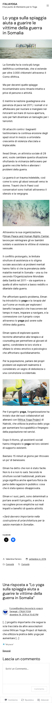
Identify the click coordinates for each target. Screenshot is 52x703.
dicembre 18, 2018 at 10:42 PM (24, 614)
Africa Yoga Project (29, 419)
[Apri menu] (47, 5)
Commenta (39, 689)
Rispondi (7, 651)
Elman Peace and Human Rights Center (26, 236)
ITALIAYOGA (10, 4)
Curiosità (10, 564)
